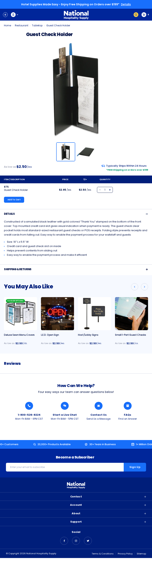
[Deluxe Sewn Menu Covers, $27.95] (20, 313)
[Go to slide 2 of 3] (144, 286)
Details (126, 4)
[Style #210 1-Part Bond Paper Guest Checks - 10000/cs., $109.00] (131, 313)
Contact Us (98, 415)
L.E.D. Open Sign (50, 335)
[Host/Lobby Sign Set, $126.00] (94, 313)
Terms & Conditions (103, 553)
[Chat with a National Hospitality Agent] (65, 406)
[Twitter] (88, 541)
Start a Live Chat (65, 415)
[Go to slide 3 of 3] (134, 286)
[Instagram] (76, 541)
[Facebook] (64, 541)
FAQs (127, 415)
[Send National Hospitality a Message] (99, 406)
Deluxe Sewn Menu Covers (19, 335)
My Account (15, 15)
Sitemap (141, 553)
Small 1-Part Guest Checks (130, 335)
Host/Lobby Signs (88, 335)
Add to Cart (14, 199)
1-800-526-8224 (29, 415)
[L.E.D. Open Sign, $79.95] (57, 313)
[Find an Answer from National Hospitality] (128, 406)
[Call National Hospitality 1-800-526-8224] (29, 406)
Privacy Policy (125, 553)
